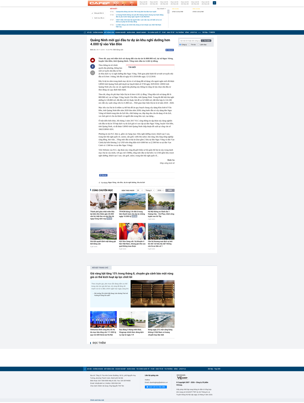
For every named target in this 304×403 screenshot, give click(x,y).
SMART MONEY (141, 32)
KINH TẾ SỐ (170, 32)
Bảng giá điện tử (99, 13)
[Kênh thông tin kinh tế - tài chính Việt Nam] (112, 3)
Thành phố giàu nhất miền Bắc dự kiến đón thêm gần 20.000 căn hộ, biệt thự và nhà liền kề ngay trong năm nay (102, 215)
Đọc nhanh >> (161, 8)
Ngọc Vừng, (112, 182)
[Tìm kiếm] (206, 40)
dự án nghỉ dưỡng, (130, 182)
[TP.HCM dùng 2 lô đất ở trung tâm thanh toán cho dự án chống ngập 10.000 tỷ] (132, 201)
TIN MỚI (132, 67)
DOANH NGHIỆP (120, 32)
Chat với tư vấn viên (157, 387)
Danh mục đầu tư (99, 18)
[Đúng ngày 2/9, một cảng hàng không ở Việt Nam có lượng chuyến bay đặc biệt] (161, 319)
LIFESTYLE (193, 32)
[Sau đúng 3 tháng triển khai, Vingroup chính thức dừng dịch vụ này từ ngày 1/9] (132, 319)
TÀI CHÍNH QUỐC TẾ (154, 32)
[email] (92, 72)
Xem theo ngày (128, 191)
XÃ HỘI (89, 32)
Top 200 (217, 369)
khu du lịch (141, 182)
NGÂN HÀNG (131, 32)
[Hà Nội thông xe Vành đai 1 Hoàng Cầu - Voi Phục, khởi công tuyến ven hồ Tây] (161, 201)
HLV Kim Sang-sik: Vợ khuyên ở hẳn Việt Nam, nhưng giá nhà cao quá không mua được (132, 243)
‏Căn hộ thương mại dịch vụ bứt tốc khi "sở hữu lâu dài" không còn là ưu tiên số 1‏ (160, 243)
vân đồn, (120, 182)
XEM (170, 190)
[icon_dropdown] (214, 3)
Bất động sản (118, 50)
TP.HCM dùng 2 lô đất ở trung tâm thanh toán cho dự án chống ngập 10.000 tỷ (132, 214)
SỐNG (187, 32)
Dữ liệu (205, 32)
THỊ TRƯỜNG (180, 32)
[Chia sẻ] (92, 66)
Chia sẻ (170, 50)
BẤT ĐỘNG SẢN (109, 32)
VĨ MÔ (164, 32)
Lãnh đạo (203, 44)
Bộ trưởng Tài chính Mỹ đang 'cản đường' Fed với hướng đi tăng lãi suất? (111, 294)
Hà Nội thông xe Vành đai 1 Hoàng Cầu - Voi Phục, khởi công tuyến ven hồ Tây (161, 214)
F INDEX (212, 32)
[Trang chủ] (85, 32)
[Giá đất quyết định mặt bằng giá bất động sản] (103, 231)
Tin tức (193, 44)
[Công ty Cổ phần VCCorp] (195, 377)
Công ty (184, 44)
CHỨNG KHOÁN (98, 32)
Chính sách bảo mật (97, 400)
